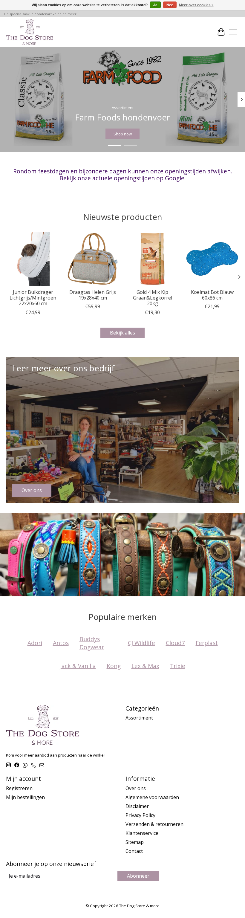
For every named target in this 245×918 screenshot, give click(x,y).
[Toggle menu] (233, 32)
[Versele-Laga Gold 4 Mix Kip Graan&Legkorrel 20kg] (152, 259)
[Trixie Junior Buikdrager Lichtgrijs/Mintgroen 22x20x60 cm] (33, 259)
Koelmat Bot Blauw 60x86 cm (212, 295)
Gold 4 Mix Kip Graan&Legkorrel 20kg (152, 298)
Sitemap (134, 842)
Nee (169, 5)
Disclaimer (137, 806)
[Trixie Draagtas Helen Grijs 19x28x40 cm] (93, 259)
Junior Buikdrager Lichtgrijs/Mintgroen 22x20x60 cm (33, 298)
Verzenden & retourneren (154, 824)
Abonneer (138, 876)
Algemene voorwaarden (152, 797)
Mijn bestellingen (25, 797)
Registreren (19, 788)
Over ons (135, 788)
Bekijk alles (122, 332)
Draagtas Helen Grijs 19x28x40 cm (92, 295)
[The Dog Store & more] (29, 32)
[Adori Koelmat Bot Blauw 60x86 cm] (212, 259)
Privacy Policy (140, 815)
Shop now (123, 134)
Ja (155, 5)
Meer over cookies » (196, 5)
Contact (134, 851)
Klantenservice (141, 833)
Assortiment (139, 717)
